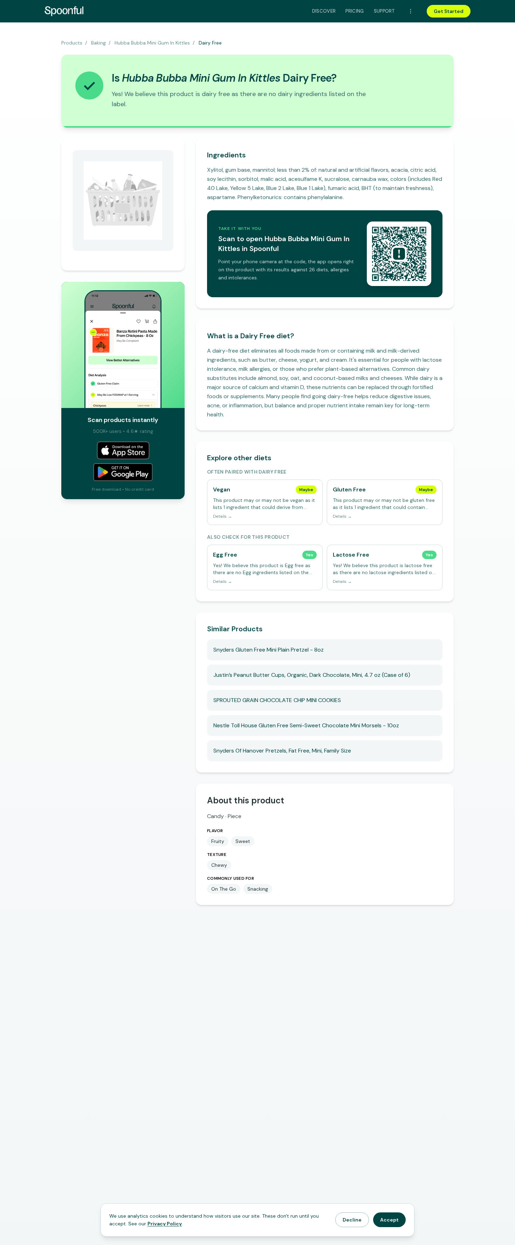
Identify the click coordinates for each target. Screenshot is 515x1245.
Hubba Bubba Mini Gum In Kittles (152, 43)
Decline (352, 1220)
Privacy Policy (164, 1223)
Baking (98, 43)
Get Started (449, 11)
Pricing (354, 11)
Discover (324, 11)
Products (71, 43)
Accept (389, 1220)
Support (384, 11)
